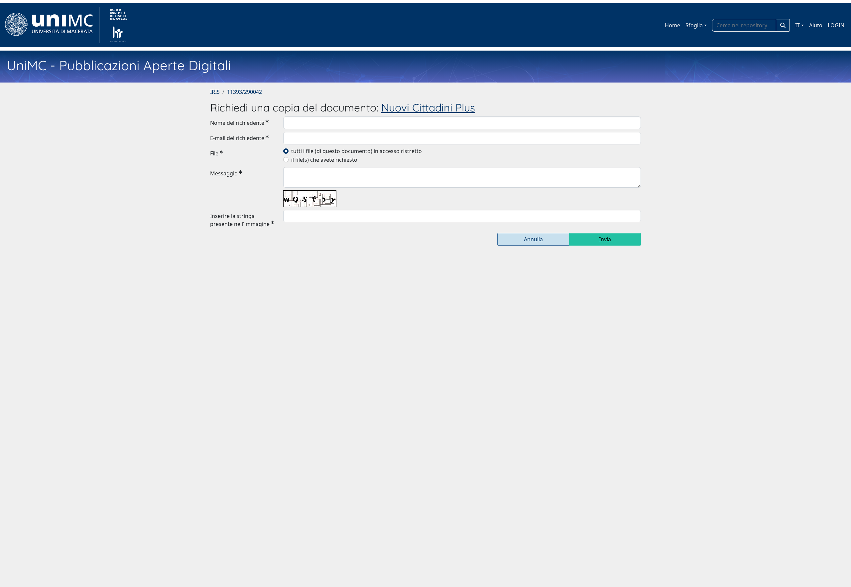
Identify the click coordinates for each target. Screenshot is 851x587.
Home (672, 25)
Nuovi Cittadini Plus (428, 107)
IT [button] (797, 25)
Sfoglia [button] (694, 25)
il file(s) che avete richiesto (324, 159)
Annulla (533, 239)
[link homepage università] (118, 25)
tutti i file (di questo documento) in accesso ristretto (356, 151)
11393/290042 (244, 92)
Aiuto (815, 25)
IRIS (215, 92)
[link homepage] (51, 25)
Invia (605, 239)
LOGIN (836, 25)
